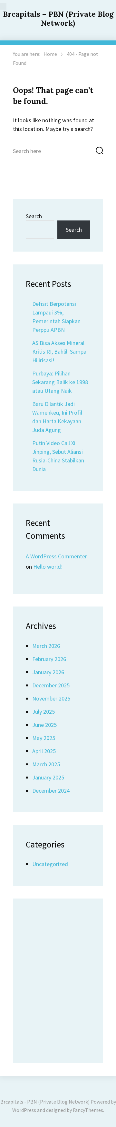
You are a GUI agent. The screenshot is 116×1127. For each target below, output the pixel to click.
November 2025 (51, 698)
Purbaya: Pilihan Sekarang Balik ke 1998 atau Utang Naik (60, 382)
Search (34, 216)
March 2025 (46, 764)
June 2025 (44, 724)
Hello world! (48, 566)
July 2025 (43, 711)
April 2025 (44, 751)
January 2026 (48, 672)
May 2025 (43, 738)
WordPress (24, 1110)
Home (50, 54)
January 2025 (48, 777)
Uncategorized (50, 864)
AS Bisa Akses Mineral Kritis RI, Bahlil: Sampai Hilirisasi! (60, 351)
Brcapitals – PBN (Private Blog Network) (58, 18)
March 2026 (46, 646)
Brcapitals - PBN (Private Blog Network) (45, 1101)
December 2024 (51, 790)
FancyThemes (88, 1110)
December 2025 (51, 685)
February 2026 (49, 659)
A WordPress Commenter (56, 556)
